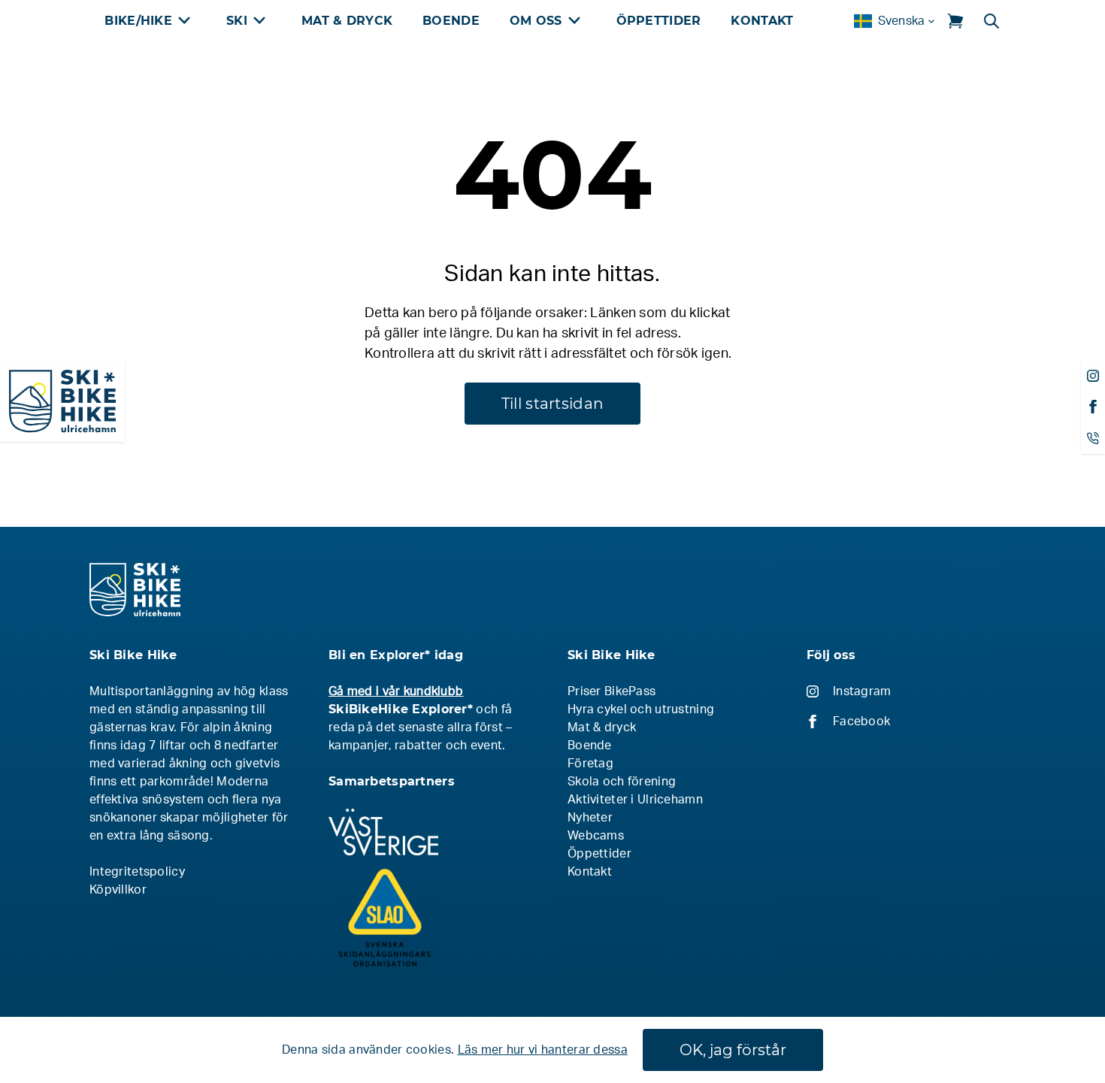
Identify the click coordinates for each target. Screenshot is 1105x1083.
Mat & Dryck (346, 21)
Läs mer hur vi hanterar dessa (543, 1050)
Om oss (536, 21)
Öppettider (658, 21)
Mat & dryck (602, 727)
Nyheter (590, 818)
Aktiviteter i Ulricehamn (635, 800)
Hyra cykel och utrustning (641, 709)
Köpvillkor (118, 890)
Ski (236, 21)
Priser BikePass (611, 691)
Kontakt (762, 21)
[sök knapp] (991, 21)
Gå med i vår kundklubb (395, 691)
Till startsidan (552, 404)
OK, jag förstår (733, 1050)
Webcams (596, 836)
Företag (590, 764)
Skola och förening (622, 782)
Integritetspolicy (137, 872)
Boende (451, 21)
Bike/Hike (138, 21)
